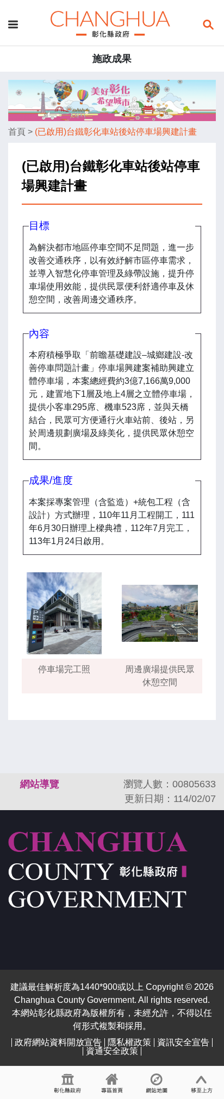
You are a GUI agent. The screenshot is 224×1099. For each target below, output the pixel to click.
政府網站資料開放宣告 (58, 1042)
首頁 (17, 131)
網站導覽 (39, 784)
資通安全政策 (112, 1051)
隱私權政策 (129, 1042)
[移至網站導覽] (157, 1082)
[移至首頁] (112, 1082)
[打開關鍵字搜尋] (208, 23)
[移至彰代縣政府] (67, 1082)
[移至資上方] (202, 1082)
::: (13, 784)
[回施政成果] (110, 23)
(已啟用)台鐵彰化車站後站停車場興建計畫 (116, 131)
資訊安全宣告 (183, 1042)
